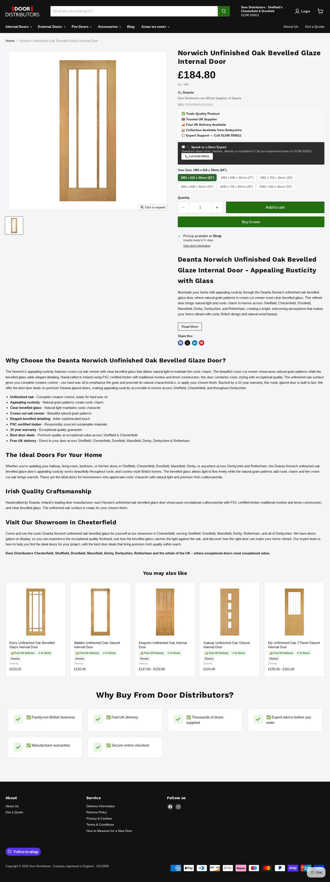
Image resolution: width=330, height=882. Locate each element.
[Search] (224, 11)
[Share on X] (187, 343)
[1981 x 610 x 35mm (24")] (198, 181)
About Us (290, 27)
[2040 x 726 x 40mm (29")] (237, 190)
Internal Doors (17, 27)
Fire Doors (81, 27)
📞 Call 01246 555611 (197, 156)
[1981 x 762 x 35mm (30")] (277, 181)
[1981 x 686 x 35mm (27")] (237, 181)
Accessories (108, 27)
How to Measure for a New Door (109, 831)
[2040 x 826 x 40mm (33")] (276, 190)
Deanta (13, 663)
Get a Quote (314, 27)
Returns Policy (96, 812)
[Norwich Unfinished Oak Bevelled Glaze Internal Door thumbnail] (14, 225)
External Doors (50, 27)
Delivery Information (100, 806)
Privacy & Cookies (99, 818)
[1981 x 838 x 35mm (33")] (197, 190)
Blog (131, 27)
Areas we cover (154, 27)
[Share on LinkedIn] (194, 343)
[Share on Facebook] (180, 343)
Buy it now (251, 222)
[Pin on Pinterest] (201, 343)
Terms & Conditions (100, 824)
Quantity (183, 197)
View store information (196, 245)
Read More (190, 327)
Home (10, 41)
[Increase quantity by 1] (217, 207)
